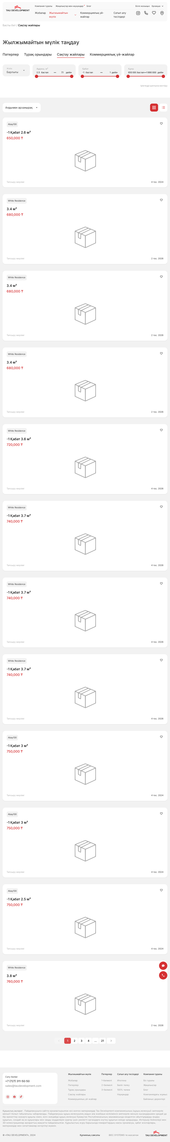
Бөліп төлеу (123, 1085)
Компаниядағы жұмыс (155, 1094)
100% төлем (123, 1089)
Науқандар (123, 1094)
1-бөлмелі (106, 1080)
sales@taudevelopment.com (23, 1085)
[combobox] (16, 70)
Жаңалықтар (149, 1085)
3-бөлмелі (106, 1089)
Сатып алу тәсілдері (120, 14)
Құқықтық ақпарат (13, 1110)
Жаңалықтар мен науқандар (69, 6)
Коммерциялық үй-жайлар (92, 14)
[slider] (36, 76)
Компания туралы (43, 6)
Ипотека (121, 1080)
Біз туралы (148, 1080)
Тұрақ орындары (77, 1089)
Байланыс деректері (154, 1099)
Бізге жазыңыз (142, 6)
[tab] (11, 54)
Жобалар (40, 12)
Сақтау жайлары (77, 1094)
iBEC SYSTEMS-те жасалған (123, 1135)
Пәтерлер (73, 1085)
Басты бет (9, 25)
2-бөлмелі (106, 1085)
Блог (89, 6)
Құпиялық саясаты (90, 1135)
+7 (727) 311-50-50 (17, 1081)
